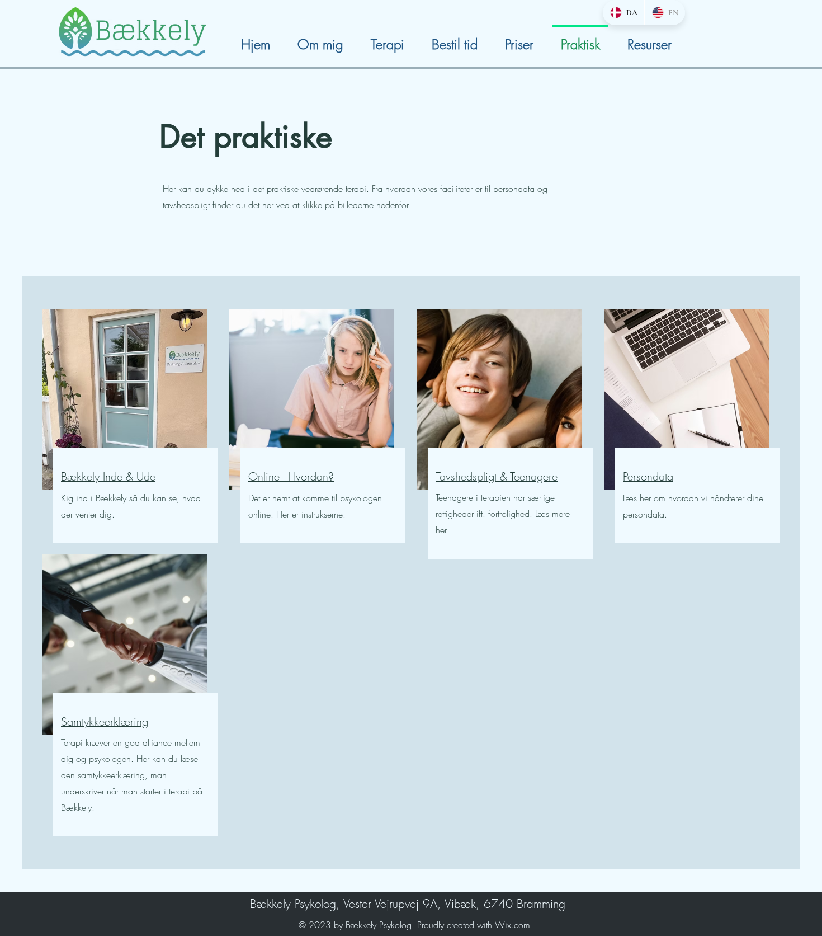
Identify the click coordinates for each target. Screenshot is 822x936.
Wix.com (512, 925)
